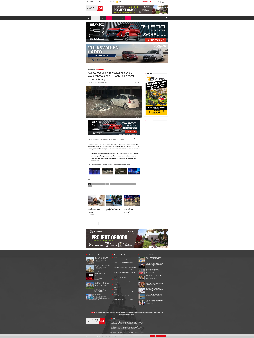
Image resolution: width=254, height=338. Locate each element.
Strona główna (90, 67)
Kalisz (97, 69)
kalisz (104, 184)
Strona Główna (113, 332)
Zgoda (153, 335)
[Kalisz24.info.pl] (94, 5)
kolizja (153, 312)
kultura (161, 312)
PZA (91, 82)
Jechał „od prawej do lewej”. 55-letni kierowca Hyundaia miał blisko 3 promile (114, 209)
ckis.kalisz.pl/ (104, 279)
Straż (102, 69)
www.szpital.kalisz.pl (98, 291)
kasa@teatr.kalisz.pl (98, 262)
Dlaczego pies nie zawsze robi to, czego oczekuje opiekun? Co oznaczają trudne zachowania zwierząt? (96, 210)
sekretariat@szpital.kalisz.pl (100, 290)
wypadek (118, 312)
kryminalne (112, 312)
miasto (107, 184)
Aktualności (97, 67)
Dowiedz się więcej (161, 335)
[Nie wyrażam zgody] (252, 336)
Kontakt (142, 332)
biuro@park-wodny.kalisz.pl (99, 298)
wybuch (90, 185)
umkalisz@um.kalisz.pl (99, 271)
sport (149, 312)
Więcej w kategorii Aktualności (107, 192)
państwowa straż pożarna (126, 184)
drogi (102, 312)
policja (134, 184)
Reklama (137, 332)
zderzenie (107, 312)
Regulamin (131, 332)
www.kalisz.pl (106, 271)
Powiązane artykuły (93, 192)
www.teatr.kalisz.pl (106, 262)
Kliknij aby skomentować (114, 223)
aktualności (93, 184)
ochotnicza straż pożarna (115, 184)
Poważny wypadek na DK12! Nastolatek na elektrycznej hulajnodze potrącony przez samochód (131, 210)
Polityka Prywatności (122, 332)
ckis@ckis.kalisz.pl (98, 279)
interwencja (99, 184)
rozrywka (98, 312)
